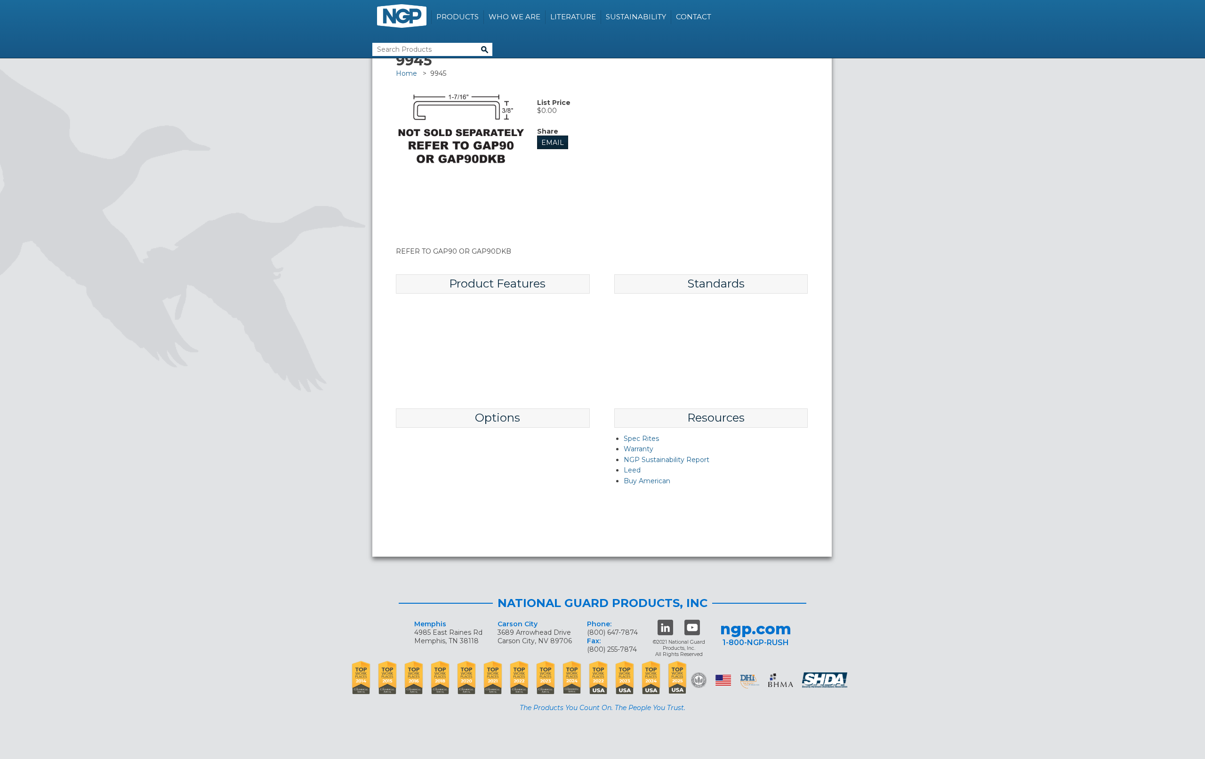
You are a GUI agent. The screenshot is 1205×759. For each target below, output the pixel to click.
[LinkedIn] (665, 627)
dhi (749, 681)
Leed (632, 470)
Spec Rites (641, 438)
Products (457, 16)
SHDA (825, 680)
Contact (693, 16)
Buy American (647, 481)
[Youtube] (692, 627)
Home (406, 73)
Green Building (699, 680)
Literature (573, 16)
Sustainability (636, 16)
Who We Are (514, 16)
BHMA (780, 680)
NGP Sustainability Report (666, 459)
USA (723, 680)
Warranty (638, 449)
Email (552, 142)
